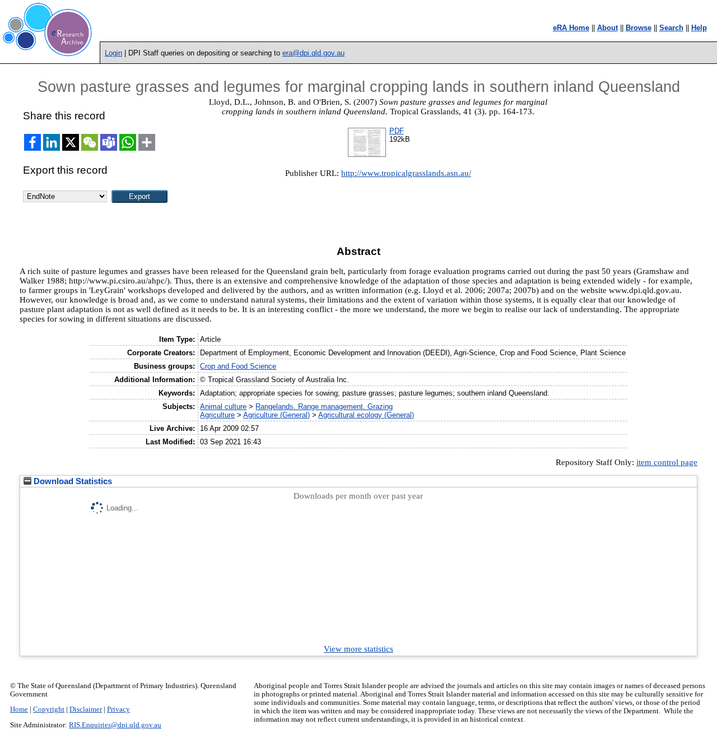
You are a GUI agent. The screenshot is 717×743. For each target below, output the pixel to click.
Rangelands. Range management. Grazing (324, 406)
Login (113, 53)
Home (19, 709)
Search (671, 28)
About (607, 28)
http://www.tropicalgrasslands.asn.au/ (406, 173)
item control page (666, 462)
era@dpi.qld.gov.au (313, 53)
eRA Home (571, 28)
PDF (396, 131)
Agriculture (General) (276, 415)
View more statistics (358, 648)
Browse (638, 28)
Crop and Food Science (238, 366)
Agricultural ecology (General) (366, 415)
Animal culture (223, 406)
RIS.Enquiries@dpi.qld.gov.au (115, 725)
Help (699, 28)
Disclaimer (85, 709)
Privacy (118, 709)
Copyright (48, 709)
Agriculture (217, 415)
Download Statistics (71, 481)
